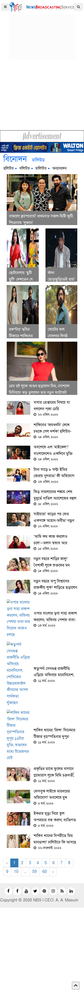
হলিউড (8, 168)
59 (34, 871)
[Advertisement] (42, 31)
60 (44, 871)
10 (16, 871)
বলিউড (24, 168)
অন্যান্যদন (59, 168)
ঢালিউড (41, 168)
